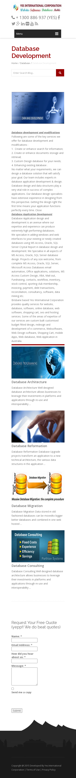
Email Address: (21, 645)
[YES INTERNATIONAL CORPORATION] (38, 11)
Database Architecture (29, 382)
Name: (16, 636)
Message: (18, 665)
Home (14, 63)
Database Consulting (27, 566)
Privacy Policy (48, 769)
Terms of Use (33, 769)
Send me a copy (21, 692)
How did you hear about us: (22, 655)
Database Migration (27, 506)
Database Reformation (29, 446)
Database (25, 63)
